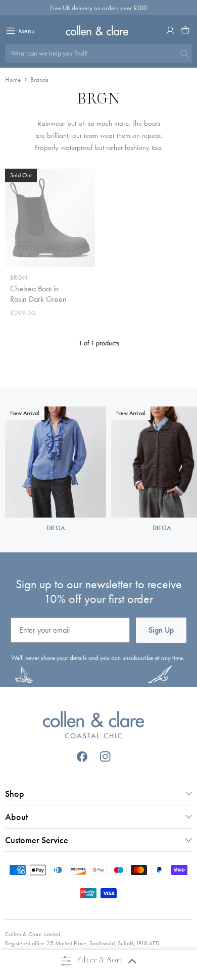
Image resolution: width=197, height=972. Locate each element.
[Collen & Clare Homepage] (99, 30)
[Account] (170, 30)
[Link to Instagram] (105, 756)
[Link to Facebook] (82, 756)
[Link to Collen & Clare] (94, 726)
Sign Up (161, 630)
